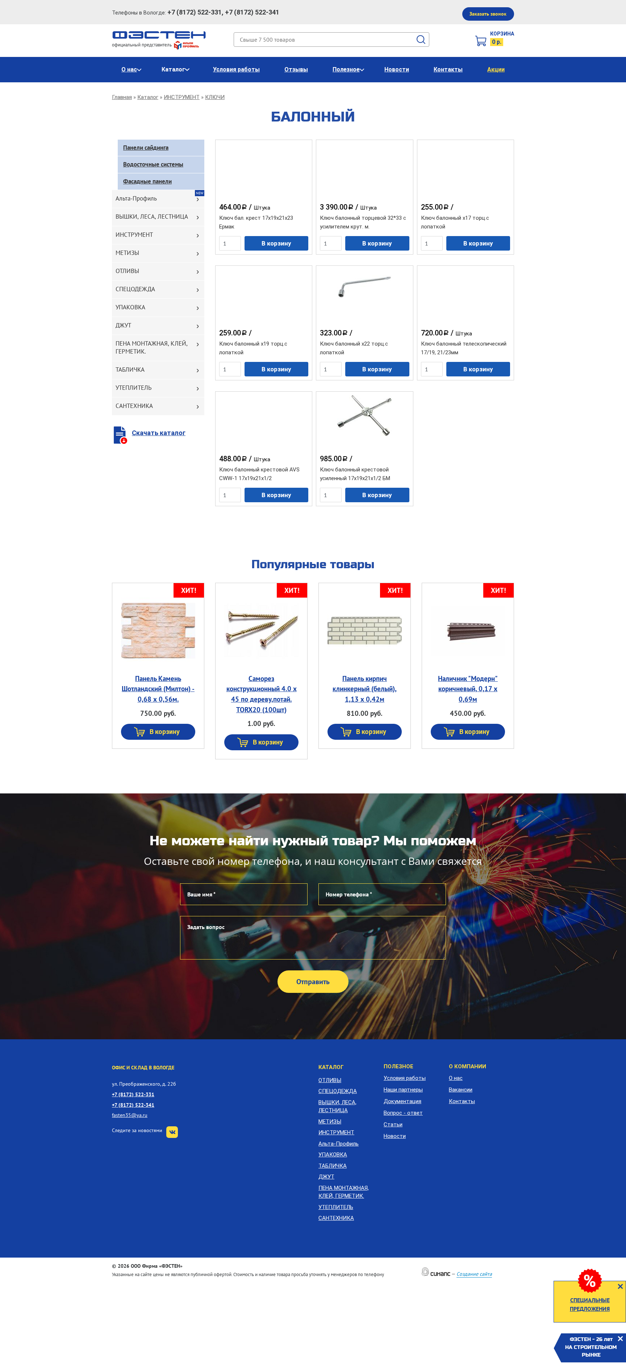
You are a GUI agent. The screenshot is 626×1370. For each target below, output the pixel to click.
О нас (129, 69)
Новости (396, 69)
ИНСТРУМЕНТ (182, 97)
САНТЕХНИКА (134, 406)
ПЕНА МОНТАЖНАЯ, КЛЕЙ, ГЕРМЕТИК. (152, 347)
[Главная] (159, 34)
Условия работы (236, 69)
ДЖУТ (123, 325)
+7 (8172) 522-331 (133, 1094)
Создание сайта (474, 1274)
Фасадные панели (147, 181)
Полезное (346, 69)
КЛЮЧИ (215, 97)
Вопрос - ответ (403, 1113)
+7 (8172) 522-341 (133, 1104)
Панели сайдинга (145, 148)
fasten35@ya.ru (129, 1114)
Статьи (393, 1124)
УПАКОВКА (130, 307)
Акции (496, 69)
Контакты (448, 69)
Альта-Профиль (136, 198)
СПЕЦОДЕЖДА (135, 289)
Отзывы (296, 69)
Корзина (502, 34)
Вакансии (460, 1089)
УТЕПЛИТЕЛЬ (133, 388)
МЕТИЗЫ (127, 253)
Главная (122, 97)
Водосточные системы (153, 164)
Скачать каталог (158, 433)
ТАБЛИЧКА (130, 370)
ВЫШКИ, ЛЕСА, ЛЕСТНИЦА (152, 216)
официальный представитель (142, 45)
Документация (402, 1101)
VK (172, 1132)
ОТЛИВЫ (127, 271)
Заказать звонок (488, 14)
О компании (467, 1066)
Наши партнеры (403, 1089)
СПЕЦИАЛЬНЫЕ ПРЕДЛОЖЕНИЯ (590, 1304)
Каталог (173, 69)
